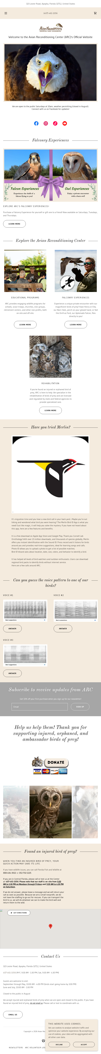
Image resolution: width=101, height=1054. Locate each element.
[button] (7, 13)
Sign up (80, 707)
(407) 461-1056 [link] (50, 13)
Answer (12, 628)
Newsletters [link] (16, 1047)
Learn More (14, 224)
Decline (59, 1045)
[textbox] (40, 706)
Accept (84, 1045)
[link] (95, 13)
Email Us (13, 1014)
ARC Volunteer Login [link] (36, 1047)
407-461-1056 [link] (9, 972)
